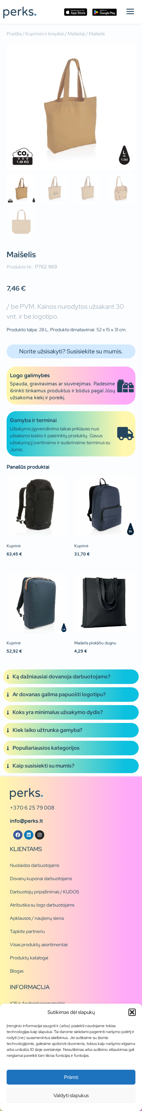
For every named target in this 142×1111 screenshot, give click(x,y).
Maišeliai (76, 34)
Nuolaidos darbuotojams (34, 865)
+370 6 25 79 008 (32, 807)
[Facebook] (17, 835)
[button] (132, 1012)
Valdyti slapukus (71, 1095)
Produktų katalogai (29, 958)
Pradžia (14, 34)
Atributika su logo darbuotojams (42, 905)
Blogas (16, 971)
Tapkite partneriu (27, 931)
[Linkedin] (28, 835)
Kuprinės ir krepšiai (44, 34)
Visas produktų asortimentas (39, 945)
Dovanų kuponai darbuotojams (41, 878)
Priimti (71, 1077)
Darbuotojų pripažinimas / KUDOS (44, 892)
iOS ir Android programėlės (37, 1003)
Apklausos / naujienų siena (37, 918)
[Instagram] (39, 835)
